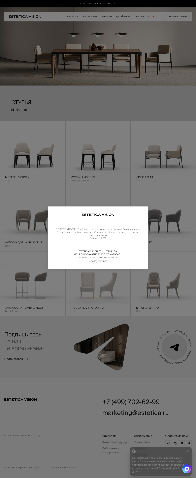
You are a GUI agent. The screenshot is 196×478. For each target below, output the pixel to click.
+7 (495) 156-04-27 (98, 261)
